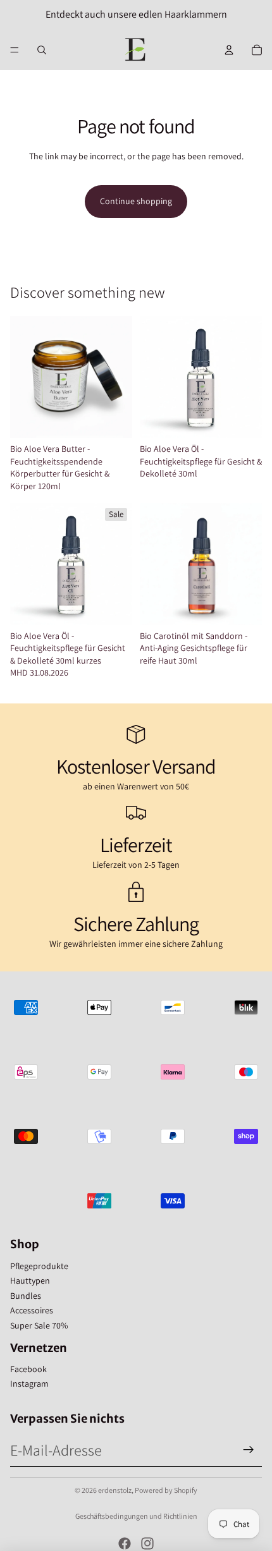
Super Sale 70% (39, 1325)
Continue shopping (136, 201)
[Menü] (14, 49)
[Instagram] (147, 1543)
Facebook (28, 1369)
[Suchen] (42, 50)
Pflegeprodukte (39, 1266)
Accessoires (31, 1310)
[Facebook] (124, 1543)
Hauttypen (30, 1280)
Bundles (25, 1295)
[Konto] (229, 50)
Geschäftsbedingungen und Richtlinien (136, 1516)
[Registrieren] (248, 1450)
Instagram (29, 1383)
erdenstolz (115, 1490)
